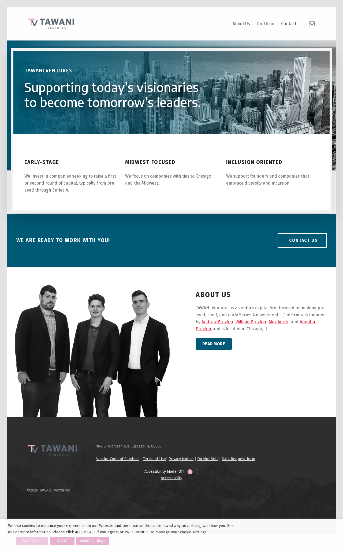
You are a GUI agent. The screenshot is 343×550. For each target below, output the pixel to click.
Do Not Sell (207, 458)
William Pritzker (251, 321)
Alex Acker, (279, 321)
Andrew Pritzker (217, 321)
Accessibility (171, 477)
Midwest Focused (150, 162)
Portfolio (265, 23)
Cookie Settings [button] (92, 541)
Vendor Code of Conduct (117, 458)
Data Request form (238, 458)
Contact (288, 23)
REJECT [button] (62, 541)
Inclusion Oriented (254, 162)
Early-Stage (41, 162)
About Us (241, 23)
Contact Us (303, 240)
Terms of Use (154, 458)
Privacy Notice (181, 458)
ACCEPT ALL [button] (32, 541)
